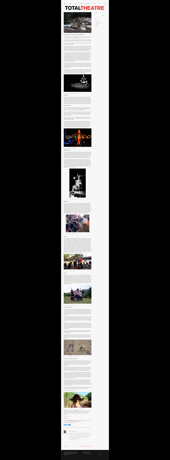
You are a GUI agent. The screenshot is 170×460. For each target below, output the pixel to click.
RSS (100, 456)
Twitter (100, 453)
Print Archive (88, 3)
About (100, 3)
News (75, 3)
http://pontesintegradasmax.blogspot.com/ (69, 422)
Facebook (101, 452)
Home (65, 3)
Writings (70, 3)
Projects (81, 3)
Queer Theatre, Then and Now (98, 23)
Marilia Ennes (89, 427)
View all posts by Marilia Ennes (73, 439)
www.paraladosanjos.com (67, 416)
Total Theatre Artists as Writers (78, 427)
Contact (105, 3)
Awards (94, 3)
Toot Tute (96, 25)
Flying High (96, 24)
